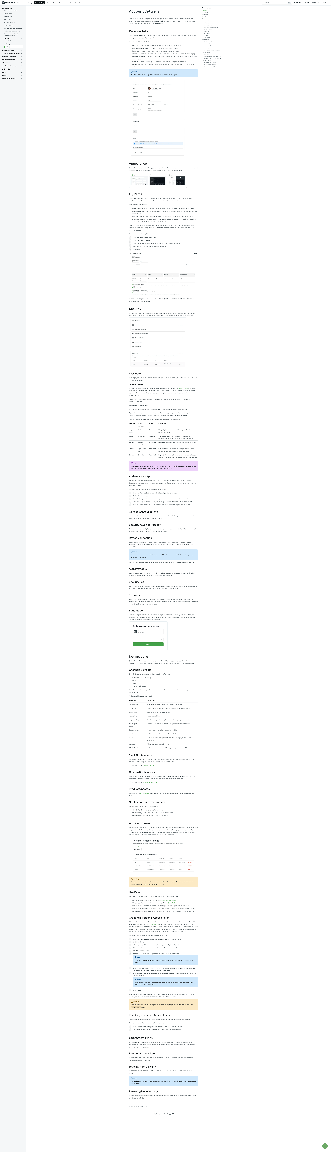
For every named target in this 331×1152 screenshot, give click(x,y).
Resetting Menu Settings (143, 1091)
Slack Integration (148, 765)
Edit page (134, 1106)
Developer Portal (51, 3)
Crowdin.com (83, 3)
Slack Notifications (140, 755)
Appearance (138, 163)
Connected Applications (144, 511)
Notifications (138, 656)
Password (135, 373)
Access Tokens (139, 823)
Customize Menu (141, 1038)
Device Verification (140, 537)
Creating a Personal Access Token (149, 917)
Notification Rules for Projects (147, 801)
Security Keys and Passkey (145, 524)
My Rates (135, 194)
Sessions (134, 595)
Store (60, 3)
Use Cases (135, 892)
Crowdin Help (28, 3)
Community (73, 3)
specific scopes (153, 924)
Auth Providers (138, 568)
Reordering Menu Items (143, 1053)
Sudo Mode (136, 610)
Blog (66, 3)
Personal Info (138, 31)
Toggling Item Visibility (142, 1066)
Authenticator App (140, 476)
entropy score (183, 388)
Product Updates (139, 788)
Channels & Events (140, 669)
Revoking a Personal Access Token (149, 1014)
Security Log (136, 581)
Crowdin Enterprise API (168, 900)
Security (135, 309)
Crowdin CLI (172, 903)
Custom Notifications (142, 772)
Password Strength (136, 385)
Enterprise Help (39, 3)
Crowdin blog (144, 793)
